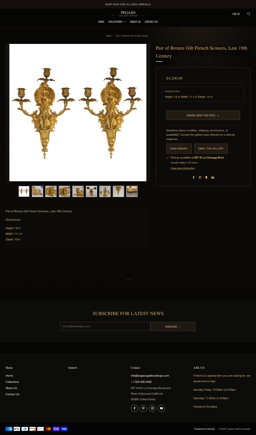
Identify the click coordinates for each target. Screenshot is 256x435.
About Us (135, 21)
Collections (116, 21)
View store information (183, 168)
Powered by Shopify (204, 428)
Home (101, 21)
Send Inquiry (179, 148)
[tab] (24, 191)
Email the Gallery (211, 148)
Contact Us (151, 21)
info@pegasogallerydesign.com (150, 375)
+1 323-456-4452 (141, 382)
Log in (236, 14)
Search (72, 368)
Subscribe (171, 326)
